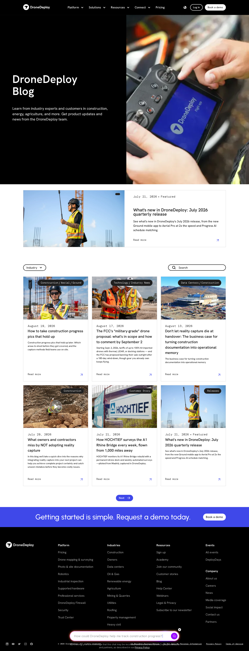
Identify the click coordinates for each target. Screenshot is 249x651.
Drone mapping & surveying (75, 560)
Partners (211, 622)
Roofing (112, 610)
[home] (36, 7)
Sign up (161, 552)
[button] (75, 7)
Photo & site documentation (75, 567)
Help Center (164, 588)
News (209, 593)
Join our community (169, 567)
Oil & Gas (113, 574)
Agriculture (114, 588)
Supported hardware (71, 588)
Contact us (212, 614)
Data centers (115, 567)
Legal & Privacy (166, 603)
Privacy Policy (213, 644)
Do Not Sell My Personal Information (183, 644)
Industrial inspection (70, 581)
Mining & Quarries (118, 596)
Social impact (214, 607)
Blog (159, 581)
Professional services (71, 596)
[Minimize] (179, 629)
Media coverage (216, 600)
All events (212, 552)
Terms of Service (234, 644)
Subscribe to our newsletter (174, 610)
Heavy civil (114, 624)
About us (211, 578)
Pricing (160, 7)
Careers (211, 586)
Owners (112, 560)
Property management (121, 617)
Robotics (63, 574)
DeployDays (213, 560)
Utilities (111, 603)
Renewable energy (119, 581)
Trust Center (66, 617)
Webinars (162, 596)
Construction (115, 552)
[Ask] (174, 636)
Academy (162, 560)
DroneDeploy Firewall (72, 603)
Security (63, 610)
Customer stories (167, 574)
